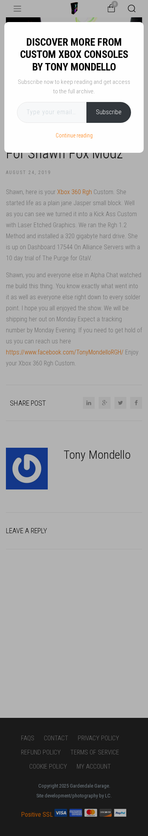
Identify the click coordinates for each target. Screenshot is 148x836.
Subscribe (109, 112)
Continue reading (74, 135)
